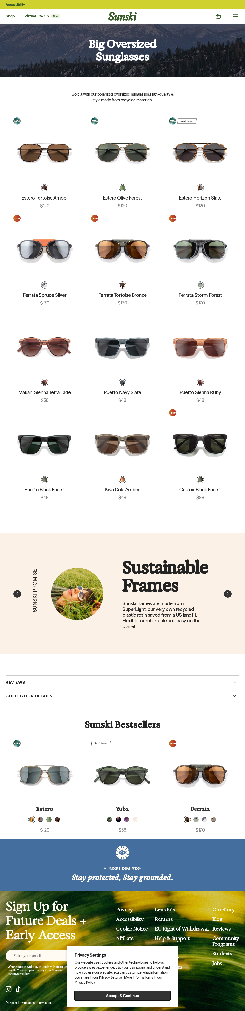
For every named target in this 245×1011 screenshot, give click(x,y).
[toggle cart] (218, 16)
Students (222, 954)
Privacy (124, 910)
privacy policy (20, 974)
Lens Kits (165, 910)
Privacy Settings (111, 977)
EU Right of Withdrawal (181, 929)
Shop (10, 16)
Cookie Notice (132, 929)
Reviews (221, 929)
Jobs (217, 963)
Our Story (223, 910)
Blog (217, 919)
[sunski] (122, 16)
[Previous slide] (17, 594)
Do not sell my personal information (28, 1003)
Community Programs (225, 941)
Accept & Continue (122, 995)
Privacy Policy (85, 982)
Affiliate (124, 938)
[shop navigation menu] (235, 16)
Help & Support (172, 938)
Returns (164, 919)
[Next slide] (228, 594)
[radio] (44, 187)
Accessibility (15, 4)
